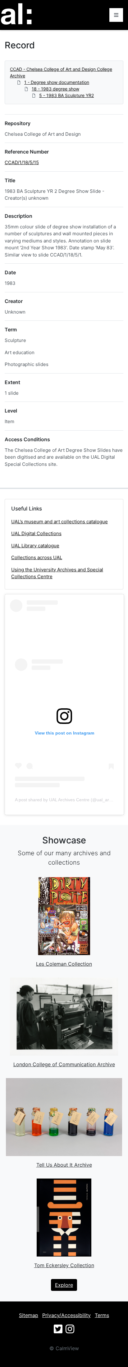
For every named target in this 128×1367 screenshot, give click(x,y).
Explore (64, 1285)
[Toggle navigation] (116, 15)
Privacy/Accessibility (66, 1315)
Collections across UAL (36, 557)
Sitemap (28, 1315)
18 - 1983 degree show (55, 88)
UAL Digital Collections (36, 533)
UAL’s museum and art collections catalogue (59, 522)
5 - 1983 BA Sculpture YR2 (66, 95)
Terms (102, 1315)
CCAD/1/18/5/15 (22, 162)
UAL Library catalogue (35, 546)
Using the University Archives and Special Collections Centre (57, 573)
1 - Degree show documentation (56, 82)
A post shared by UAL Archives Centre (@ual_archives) (69, 799)
